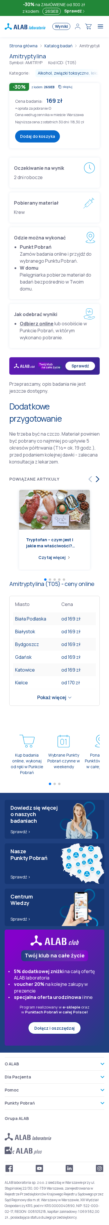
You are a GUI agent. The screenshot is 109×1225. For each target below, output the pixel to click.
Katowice (25, 670)
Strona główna (23, 45)
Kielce (21, 682)
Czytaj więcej (52, 557)
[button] (49, 108)
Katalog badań (58, 45)
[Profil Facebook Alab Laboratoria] (9, 1168)
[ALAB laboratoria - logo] (25, 26)
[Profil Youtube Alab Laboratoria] (39, 1168)
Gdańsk (23, 657)
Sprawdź (73, 11)
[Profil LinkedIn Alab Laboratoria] (69, 1168)
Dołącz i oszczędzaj (54, 1028)
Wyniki (61, 26)
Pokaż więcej (51, 697)
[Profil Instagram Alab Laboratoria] (99, 1168)
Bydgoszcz (27, 644)
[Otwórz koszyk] (88, 26)
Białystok (25, 631)
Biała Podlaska (30, 619)
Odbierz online (36, 323)
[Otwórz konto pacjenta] (78, 26)
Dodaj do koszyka (37, 136)
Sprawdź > (20, 831)
